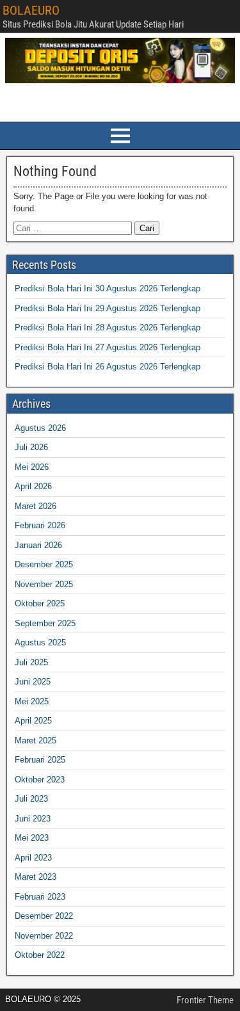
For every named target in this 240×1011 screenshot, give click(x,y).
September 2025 (45, 623)
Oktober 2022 (40, 955)
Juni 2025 (33, 681)
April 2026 (33, 486)
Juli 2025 (31, 662)
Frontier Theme (205, 1000)
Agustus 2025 (40, 642)
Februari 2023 (40, 897)
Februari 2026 (40, 525)
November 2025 (44, 584)
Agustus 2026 (40, 428)
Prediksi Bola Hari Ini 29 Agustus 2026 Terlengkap (107, 308)
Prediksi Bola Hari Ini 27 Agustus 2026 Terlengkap (107, 347)
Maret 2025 (35, 740)
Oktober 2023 (40, 779)
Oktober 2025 (40, 603)
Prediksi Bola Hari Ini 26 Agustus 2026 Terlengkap (107, 366)
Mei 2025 (32, 701)
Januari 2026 (38, 545)
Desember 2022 (44, 916)
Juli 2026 (31, 447)
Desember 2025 (44, 564)
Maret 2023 (35, 877)
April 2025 (33, 720)
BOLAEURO (31, 10)
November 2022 (44, 936)
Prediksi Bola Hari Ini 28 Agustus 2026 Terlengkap (107, 327)
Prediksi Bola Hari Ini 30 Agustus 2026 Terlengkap (107, 288)
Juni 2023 (33, 818)
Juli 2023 (31, 799)
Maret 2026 (35, 506)
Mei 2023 (32, 838)
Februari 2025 (40, 759)
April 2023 (33, 857)
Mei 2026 (32, 467)
